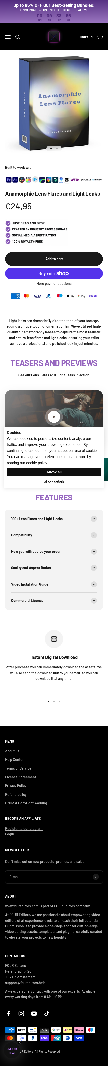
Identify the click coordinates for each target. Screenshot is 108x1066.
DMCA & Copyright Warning (26, 803)
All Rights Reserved (47, 1051)
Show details (54, 481)
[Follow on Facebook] (8, 1013)
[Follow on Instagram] (21, 1013)
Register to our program (24, 828)
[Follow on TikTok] (46, 1013)
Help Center (14, 759)
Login (9, 834)
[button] (12, 1050)
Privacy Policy (15, 785)
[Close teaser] (20, 1042)
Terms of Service (18, 768)
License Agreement (20, 777)
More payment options (54, 283)
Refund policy (16, 794)
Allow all (54, 472)
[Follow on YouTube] (34, 1013)
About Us (12, 751)
